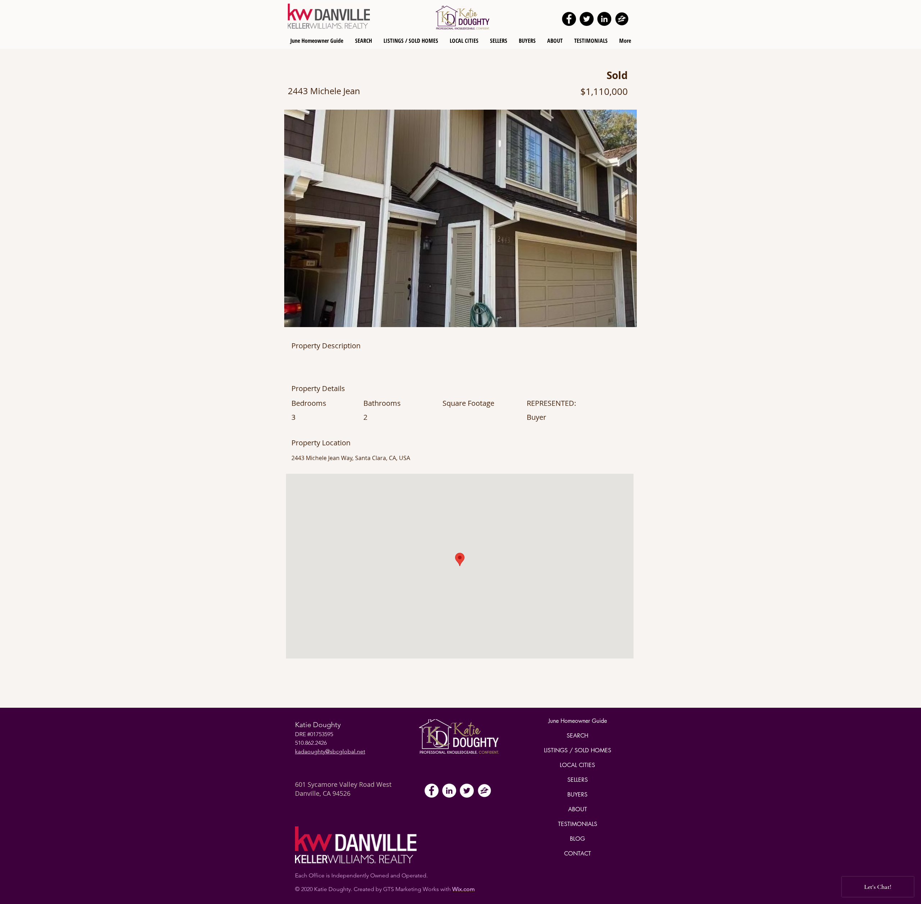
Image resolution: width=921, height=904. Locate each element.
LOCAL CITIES (577, 765)
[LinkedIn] (604, 19)
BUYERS (577, 794)
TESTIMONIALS (577, 824)
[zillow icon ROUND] (622, 19)
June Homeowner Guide (577, 721)
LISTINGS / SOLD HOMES (577, 750)
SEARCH (577, 735)
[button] (460, 218)
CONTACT (577, 853)
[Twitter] (587, 19)
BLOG (577, 839)
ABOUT (577, 809)
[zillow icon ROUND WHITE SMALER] (484, 791)
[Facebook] (569, 19)
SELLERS (577, 780)
